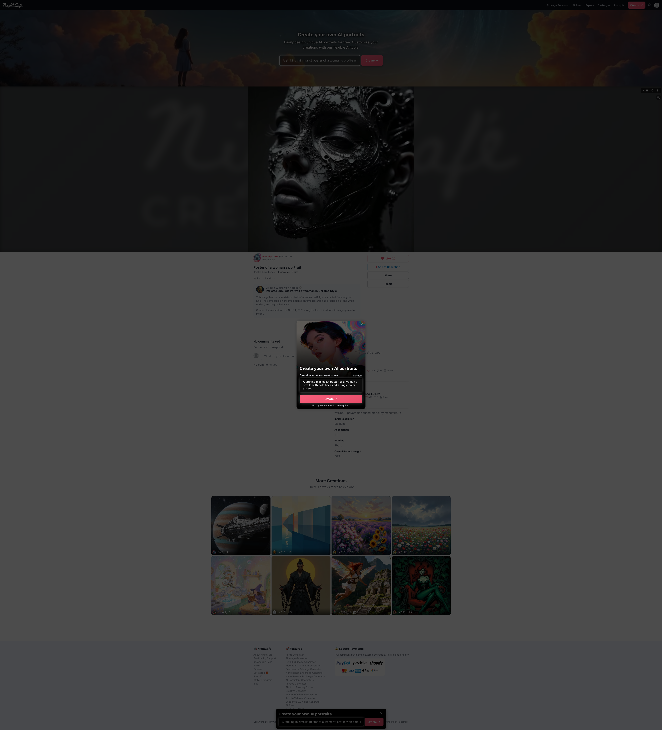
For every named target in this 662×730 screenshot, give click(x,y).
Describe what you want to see (319, 375)
